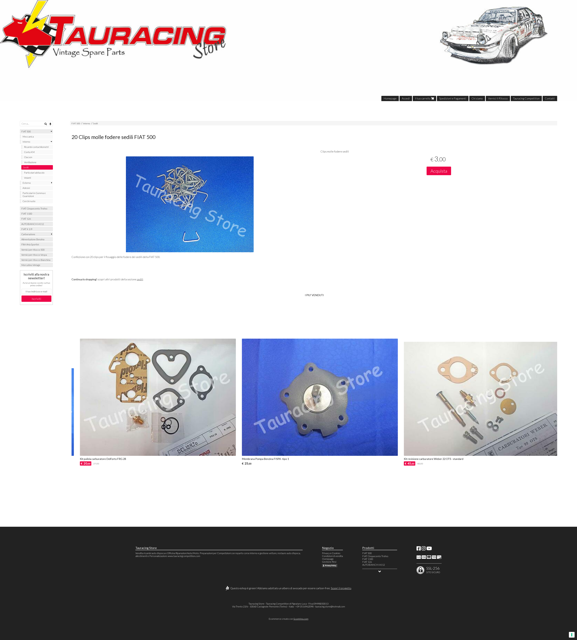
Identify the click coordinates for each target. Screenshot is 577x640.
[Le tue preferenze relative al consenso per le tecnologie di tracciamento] (572, 635)
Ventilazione (30, 162)
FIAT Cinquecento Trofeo (34, 208)
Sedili (95, 123)
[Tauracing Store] (288, 50)
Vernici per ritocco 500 (33, 249)
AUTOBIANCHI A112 (32, 223)
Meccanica (28, 136)
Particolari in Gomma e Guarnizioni (34, 194)
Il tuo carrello (423, 98)
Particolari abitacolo (34, 172)
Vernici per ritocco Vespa (34, 254)
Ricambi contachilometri (36, 146)
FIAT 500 (76, 123)
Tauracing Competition (526, 98)
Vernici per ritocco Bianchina (35, 259)
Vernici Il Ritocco (498, 98)
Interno (86, 123)
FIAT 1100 (26, 213)
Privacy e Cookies (331, 553)
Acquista (438, 171)
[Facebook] (419, 549)
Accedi (406, 98)
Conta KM (29, 152)
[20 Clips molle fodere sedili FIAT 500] (190, 204)
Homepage (390, 98)
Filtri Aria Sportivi (30, 244)
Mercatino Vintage (30, 265)
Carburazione (28, 234)
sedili (140, 279)
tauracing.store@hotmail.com (330, 606)
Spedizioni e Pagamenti (452, 98)
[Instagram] (423, 549)
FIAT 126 (26, 218)
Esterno (27, 182)
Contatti (550, 98)
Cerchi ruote (29, 201)
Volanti (27, 177)
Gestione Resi (329, 561)
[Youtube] (429, 549)
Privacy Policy (330, 565)
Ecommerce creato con (288, 618)
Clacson (28, 157)
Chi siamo (477, 98)
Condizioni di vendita (332, 556)
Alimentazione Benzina (32, 239)
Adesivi (26, 187)
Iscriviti (36, 298)
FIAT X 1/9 (26, 229)
